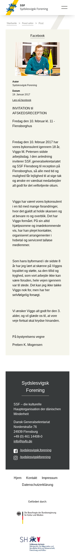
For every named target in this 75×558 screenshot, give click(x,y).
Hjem (17, 478)
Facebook (37, 35)
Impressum (49, 478)
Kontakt (31, 478)
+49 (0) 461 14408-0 (28, 436)
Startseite (12, 23)
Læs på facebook (21, 100)
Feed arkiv (27, 23)
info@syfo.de (23, 441)
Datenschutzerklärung (37, 484)
